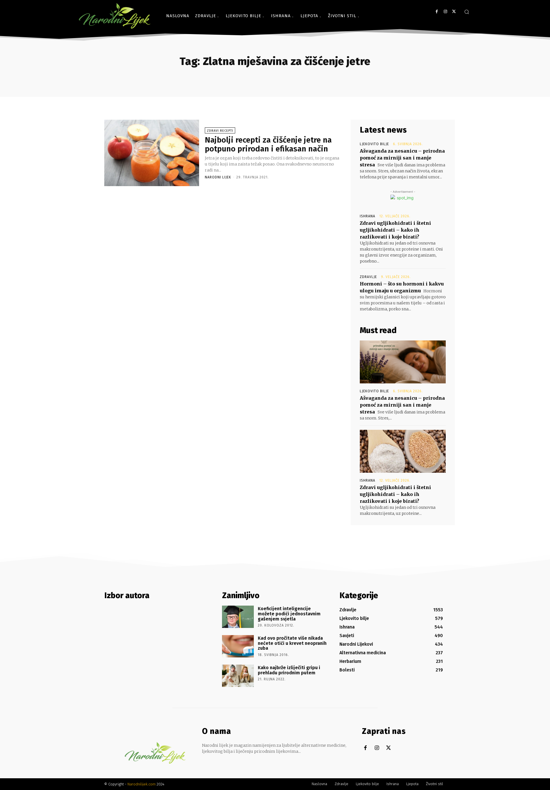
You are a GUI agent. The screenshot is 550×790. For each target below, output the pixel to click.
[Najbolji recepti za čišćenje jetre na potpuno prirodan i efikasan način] (151, 153)
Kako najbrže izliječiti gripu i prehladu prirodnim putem (289, 670)
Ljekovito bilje (374, 144)
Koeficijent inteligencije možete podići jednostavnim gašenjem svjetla (289, 613)
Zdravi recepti (220, 131)
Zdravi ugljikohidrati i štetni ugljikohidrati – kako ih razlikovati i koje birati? (395, 230)
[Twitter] (454, 12)
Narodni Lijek (218, 177)
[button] (466, 11)
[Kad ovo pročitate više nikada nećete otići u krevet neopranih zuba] (238, 646)
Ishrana (367, 216)
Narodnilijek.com (141, 784)
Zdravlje (368, 277)
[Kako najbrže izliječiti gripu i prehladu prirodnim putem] (238, 676)
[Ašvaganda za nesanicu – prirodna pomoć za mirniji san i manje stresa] (403, 361)
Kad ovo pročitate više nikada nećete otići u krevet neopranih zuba (292, 643)
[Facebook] (437, 12)
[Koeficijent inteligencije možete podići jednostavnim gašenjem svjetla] (238, 617)
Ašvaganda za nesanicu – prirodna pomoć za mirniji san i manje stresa (402, 158)
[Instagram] (445, 12)
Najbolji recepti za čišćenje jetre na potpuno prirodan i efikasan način (268, 144)
